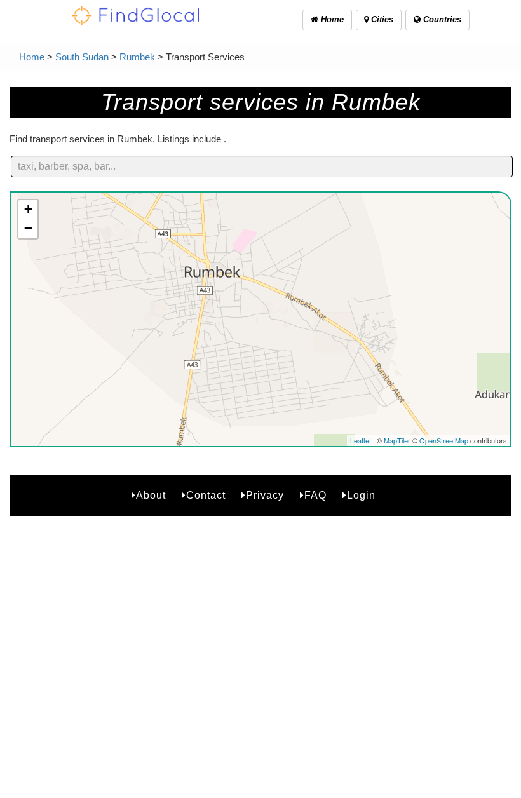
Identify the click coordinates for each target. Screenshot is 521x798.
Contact (206, 495)
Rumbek (137, 56)
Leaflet (360, 440)
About (151, 495)
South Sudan (82, 56)
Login (361, 495)
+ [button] (28, 209)
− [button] (28, 228)
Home (331, 19)
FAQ (315, 495)
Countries (441, 19)
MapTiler (397, 440)
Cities (381, 19)
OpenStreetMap (443, 440)
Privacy (265, 495)
